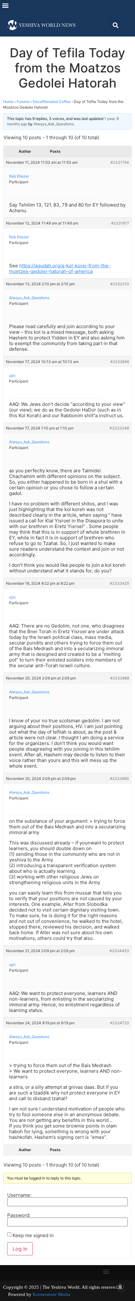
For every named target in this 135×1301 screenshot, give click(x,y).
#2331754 (120, 162)
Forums (23, 101)
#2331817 (120, 223)
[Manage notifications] (120, 1287)
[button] (5, 5)
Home (8, 101)
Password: (18, 1215)
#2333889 (119, 678)
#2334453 (119, 950)
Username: (19, 1195)
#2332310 (119, 283)
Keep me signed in (33, 1235)
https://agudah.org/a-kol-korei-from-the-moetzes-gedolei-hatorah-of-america (60, 268)
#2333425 (119, 583)
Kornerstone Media (51, 1294)
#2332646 (119, 361)
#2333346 (119, 428)
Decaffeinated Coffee (52, 101)
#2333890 (119, 778)
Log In (20, 1249)
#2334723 (119, 1022)
